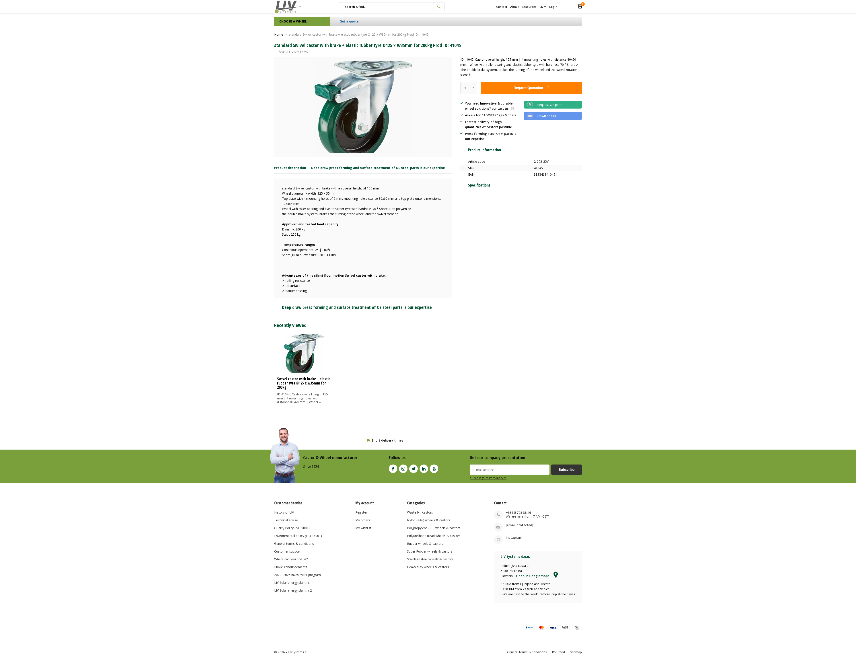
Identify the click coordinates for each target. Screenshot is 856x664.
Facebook (393, 469)
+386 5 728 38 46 (518, 512)
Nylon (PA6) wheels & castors (428, 520)
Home (278, 34)
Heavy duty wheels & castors (428, 567)
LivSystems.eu (298, 652)
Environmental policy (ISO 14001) (298, 536)
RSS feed (558, 652)
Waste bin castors (420, 512)
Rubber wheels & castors (425, 543)
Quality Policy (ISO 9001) (292, 528)
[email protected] (519, 525)
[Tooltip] (512, 108)
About (514, 7)
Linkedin (424, 469)
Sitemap (576, 652)
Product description (290, 168)
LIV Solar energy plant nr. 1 (293, 582)
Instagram (403, 469)
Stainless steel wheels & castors (430, 559)
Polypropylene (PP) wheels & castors (433, 528)
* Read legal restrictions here (488, 478)
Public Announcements (290, 567)
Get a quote (349, 21)
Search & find (439, 6)
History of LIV (284, 512)
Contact (501, 7)
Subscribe (566, 469)
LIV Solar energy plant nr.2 (293, 590)
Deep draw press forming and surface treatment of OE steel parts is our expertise (378, 168)
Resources (529, 7)
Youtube (434, 469)
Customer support (287, 551)
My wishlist (363, 528)
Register (361, 512)
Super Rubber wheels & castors (429, 551)
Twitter (413, 469)
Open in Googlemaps (533, 576)
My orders (362, 520)
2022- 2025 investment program (297, 575)
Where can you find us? (291, 559)
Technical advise (286, 520)
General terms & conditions (294, 543)
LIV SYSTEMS (298, 51)
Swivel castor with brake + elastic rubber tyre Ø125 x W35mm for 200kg (303, 383)
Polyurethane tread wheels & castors (434, 536)
